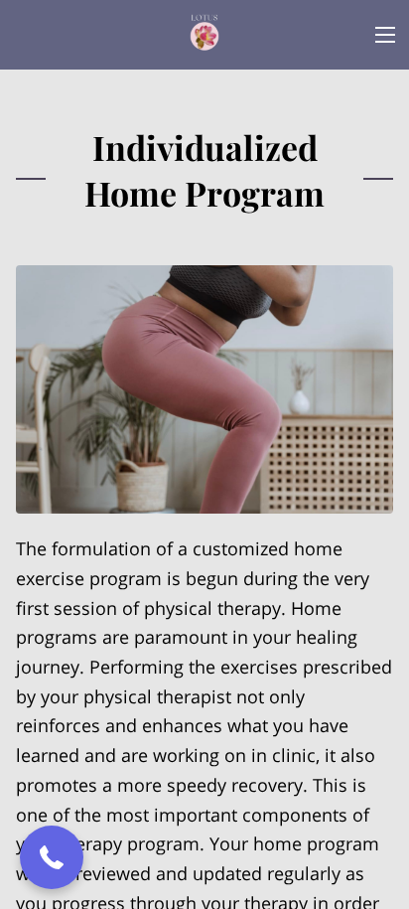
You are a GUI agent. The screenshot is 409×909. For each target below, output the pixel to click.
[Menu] (385, 35)
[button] (51, 857)
